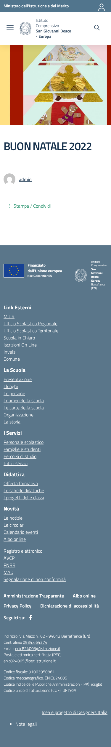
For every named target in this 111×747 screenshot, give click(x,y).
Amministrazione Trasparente (34, 595)
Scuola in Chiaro (19, 337)
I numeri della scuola (24, 400)
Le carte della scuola (24, 407)
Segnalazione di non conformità (35, 579)
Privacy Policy (17, 605)
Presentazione (18, 379)
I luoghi (11, 386)
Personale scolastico (24, 442)
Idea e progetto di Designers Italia (74, 712)
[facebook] (30, 617)
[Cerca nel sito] (97, 28)
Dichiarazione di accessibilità (69, 605)
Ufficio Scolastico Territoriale (31, 330)
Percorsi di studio (20, 456)
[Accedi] (101, 6)
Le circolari (14, 524)
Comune (12, 358)
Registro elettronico (23, 550)
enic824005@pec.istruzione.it (30, 661)
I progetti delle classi (24, 497)
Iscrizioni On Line (20, 344)
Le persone (14, 393)
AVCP (9, 558)
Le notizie (13, 517)
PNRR (9, 565)
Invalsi (10, 351)
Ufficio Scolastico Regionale (30, 323)
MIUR (9, 316)
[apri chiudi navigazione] (10, 28)
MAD (8, 572)
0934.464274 (35, 642)
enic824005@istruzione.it (37, 648)
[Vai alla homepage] (25, 28)
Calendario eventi (21, 532)
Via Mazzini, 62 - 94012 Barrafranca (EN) (54, 636)
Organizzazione (18, 414)
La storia (12, 421)
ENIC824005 (56, 678)
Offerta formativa (21, 483)
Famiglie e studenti (22, 449)
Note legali (26, 724)
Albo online (15, 539)
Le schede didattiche (24, 490)
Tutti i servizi (16, 463)
